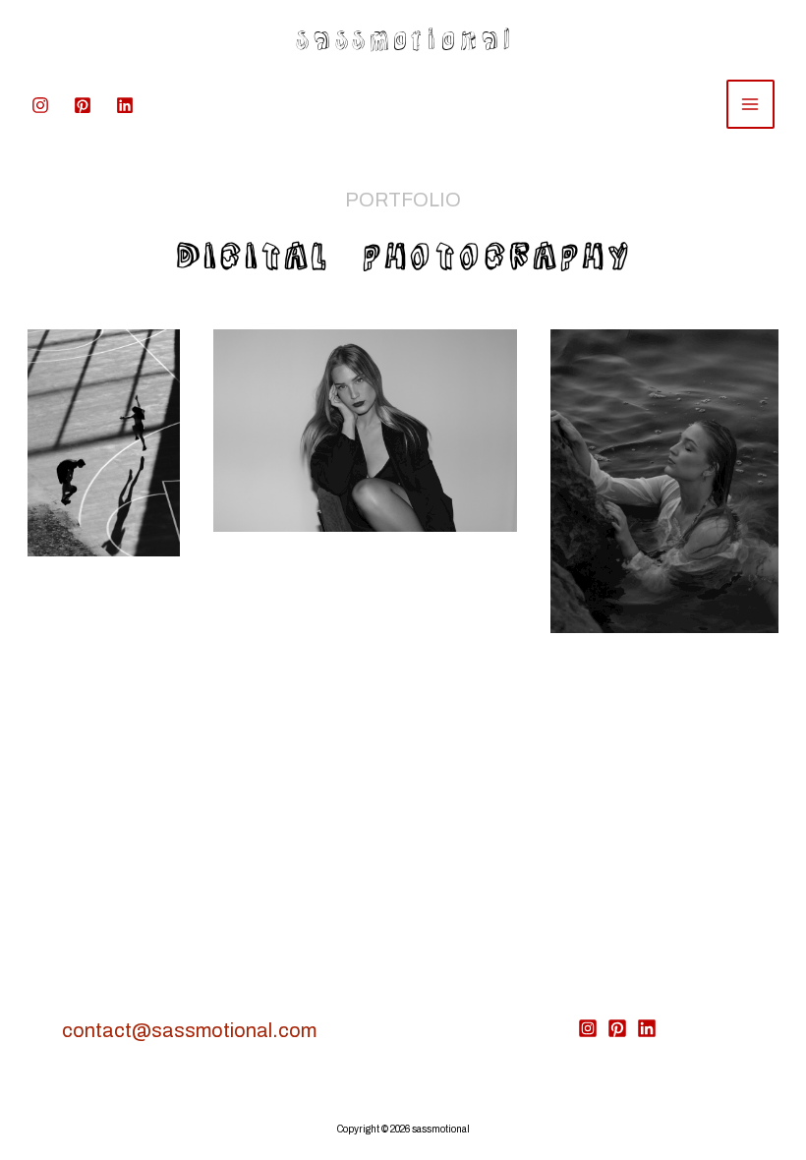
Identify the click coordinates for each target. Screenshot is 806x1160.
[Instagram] (40, 105)
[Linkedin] (125, 105)
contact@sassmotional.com (189, 1030)
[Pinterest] (82, 105)
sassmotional (403, 34)
